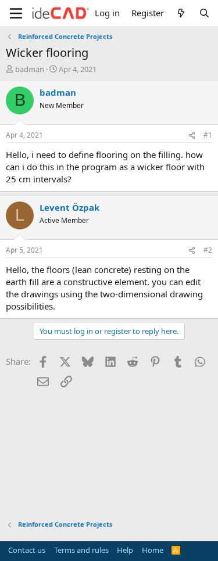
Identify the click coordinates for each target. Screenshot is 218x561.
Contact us (26, 550)
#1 (207, 135)
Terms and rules (81, 550)
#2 (207, 250)
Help (125, 550)
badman (29, 69)
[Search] (204, 13)
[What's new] (181, 13)
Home (152, 550)
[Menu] (16, 13)
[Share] (191, 135)
